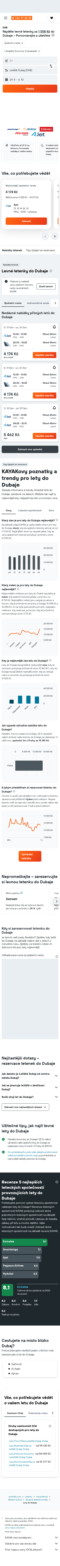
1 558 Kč (44, 31)
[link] (30, 856)
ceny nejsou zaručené (15, 1527)
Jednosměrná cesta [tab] (38, 303)
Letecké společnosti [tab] (30, 510)
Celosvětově (42, 1496)
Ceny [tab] (9, 510)
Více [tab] (51, 510)
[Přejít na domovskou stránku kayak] (21, 18)
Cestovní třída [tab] (15, 1413)
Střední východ (15, 1499)
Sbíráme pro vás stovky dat (20, 1543)
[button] (5, 18)
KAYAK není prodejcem (18, 1537)
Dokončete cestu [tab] (38, 1413)
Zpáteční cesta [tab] (13, 303)
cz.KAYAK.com (14, 1496)
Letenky (28, 1496)
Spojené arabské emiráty (37, 1499)
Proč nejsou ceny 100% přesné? (23, 1549)
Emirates (22, 1286)
